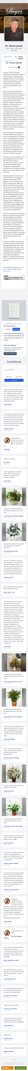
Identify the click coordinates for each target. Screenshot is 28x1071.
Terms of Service (18, 1064)
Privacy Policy (10, 1064)
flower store (6, 271)
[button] (14, 497)
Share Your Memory (10, 353)
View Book (7, 329)
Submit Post (14, 380)
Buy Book (16, 329)
